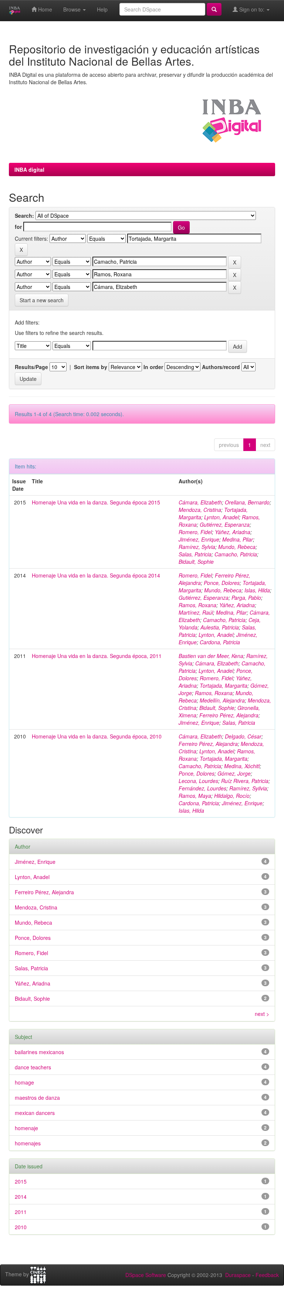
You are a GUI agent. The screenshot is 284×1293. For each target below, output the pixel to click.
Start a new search (42, 300)
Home (44, 9)
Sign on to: (252, 9)
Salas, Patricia (195, 554)
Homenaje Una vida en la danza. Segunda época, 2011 (97, 655)
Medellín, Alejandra (222, 700)
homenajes (28, 1143)
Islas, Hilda (257, 590)
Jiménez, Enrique (199, 539)
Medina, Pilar (237, 539)
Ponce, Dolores (222, 582)
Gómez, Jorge (234, 773)
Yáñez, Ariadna (232, 532)
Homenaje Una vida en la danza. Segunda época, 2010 (97, 736)
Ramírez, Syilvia (248, 788)
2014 (21, 1196)
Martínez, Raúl (196, 612)
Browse (72, 9)
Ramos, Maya (195, 795)
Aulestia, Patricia (219, 627)
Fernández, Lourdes (202, 788)
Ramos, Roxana (197, 605)
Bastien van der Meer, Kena (211, 655)
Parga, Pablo (246, 597)
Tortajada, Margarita (223, 685)
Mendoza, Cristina (200, 509)
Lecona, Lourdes (198, 780)
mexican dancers (35, 1112)
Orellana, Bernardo (247, 502)
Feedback (267, 1275)
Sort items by (90, 367)
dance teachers (33, 1067)
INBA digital (29, 169)
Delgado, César (243, 736)
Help (102, 9)
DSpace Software (145, 1275)
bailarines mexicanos (39, 1052)
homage (24, 1082)
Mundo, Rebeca (237, 546)
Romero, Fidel (195, 532)
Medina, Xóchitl (242, 766)
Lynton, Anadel (221, 517)
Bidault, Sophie (196, 561)
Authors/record (221, 367)
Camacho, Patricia (235, 554)
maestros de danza (37, 1097)
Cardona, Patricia (220, 642)
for (18, 226)
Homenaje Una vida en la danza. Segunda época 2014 (96, 575)
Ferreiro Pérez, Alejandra (228, 715)
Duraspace (238, 1275)
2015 (21, 1181)
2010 (21, 1227)
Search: (24, 215)
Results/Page (31, 367)
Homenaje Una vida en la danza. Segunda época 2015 (96, 502)
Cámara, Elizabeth (200, 502)
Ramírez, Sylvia (197, 546)
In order (153, 367)
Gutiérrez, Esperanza (225, 524)
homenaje (26, 1128)
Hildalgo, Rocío (232, 795)
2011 (21, 1211)
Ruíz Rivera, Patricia (244, 780)
